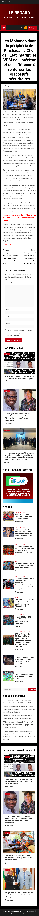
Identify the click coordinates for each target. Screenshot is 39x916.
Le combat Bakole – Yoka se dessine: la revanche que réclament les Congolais (24, 660)
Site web (8, 323)
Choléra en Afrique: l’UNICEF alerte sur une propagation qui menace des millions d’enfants (19, 858)
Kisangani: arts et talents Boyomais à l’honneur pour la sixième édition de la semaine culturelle (29, 256)
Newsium (14, 914)
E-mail (7, 316)
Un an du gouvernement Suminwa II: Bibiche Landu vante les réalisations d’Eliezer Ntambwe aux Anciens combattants (19, 709)
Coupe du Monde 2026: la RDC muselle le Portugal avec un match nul (24, 566)
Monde (17, 512)
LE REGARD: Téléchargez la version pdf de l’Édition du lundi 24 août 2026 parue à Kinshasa (19, 379)
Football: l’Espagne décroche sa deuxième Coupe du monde (23, 517)
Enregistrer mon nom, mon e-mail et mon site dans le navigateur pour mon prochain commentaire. (18, 332)
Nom (7, 309)
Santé (7, 833)
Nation (19, 37)
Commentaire (10, 283)
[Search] (22, 28)
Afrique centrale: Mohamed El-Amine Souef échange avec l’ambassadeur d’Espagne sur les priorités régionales (18, 724)
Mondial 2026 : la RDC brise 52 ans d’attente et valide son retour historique (24, 620)
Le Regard (19, 12)
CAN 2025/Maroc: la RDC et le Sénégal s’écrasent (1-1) (24, 676)
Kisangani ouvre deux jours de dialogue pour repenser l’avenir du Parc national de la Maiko (10, 256)
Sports (22, 512)
